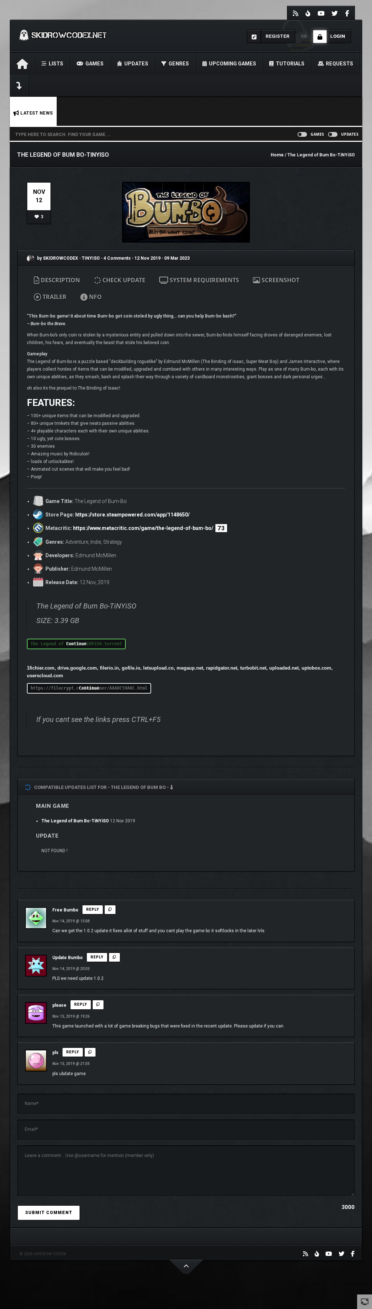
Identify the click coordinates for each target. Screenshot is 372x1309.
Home (277, 154)
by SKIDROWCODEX (57, 258)
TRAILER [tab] (53, 297)
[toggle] (364, 1301)
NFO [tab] (95, 297)
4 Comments (117, 258)
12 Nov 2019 (147, 258)
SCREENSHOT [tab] (279, 280)
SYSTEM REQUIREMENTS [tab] (203, 280)
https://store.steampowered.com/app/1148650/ (132, 515)
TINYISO (91, 258)
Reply (92, 909)
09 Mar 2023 (177, 258)
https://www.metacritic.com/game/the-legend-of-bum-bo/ (143, 528)
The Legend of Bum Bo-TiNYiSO (75, 820)
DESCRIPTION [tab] (59, 280)
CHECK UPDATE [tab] (123, 280)
